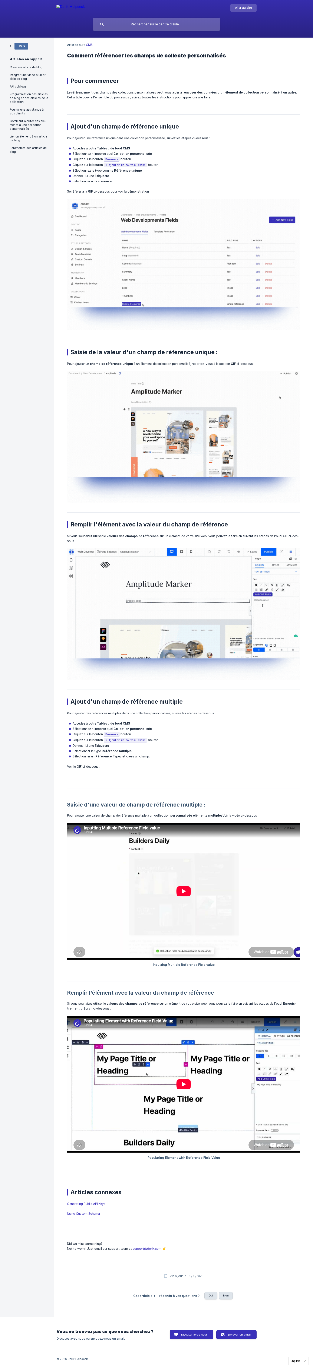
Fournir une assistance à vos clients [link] (27, 111)
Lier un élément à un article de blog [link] (28, 138)
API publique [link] (18, 86)
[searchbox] (156, 24)
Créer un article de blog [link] (26, 67)
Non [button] (226, 1295)
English (295, 1360)
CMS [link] (89, 45)
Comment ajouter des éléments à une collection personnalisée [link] (28, 124)
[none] (70, 7)
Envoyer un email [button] (239, 1334)
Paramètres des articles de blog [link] (28, 149)
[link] (19, 46)
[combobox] (298, 1361)
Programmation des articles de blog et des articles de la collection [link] (29, 98)
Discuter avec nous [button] (194, 1334)
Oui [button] (210, 1295)
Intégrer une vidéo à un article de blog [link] (28, 76)
